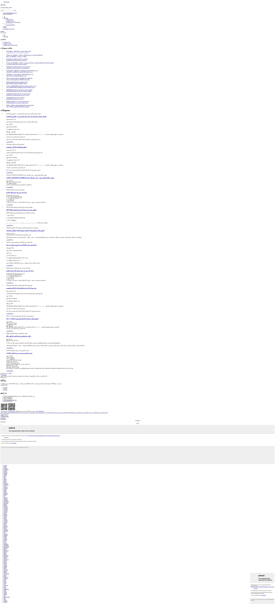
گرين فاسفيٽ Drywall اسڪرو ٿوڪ (16, 147)
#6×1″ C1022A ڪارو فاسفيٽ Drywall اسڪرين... (18, 106)
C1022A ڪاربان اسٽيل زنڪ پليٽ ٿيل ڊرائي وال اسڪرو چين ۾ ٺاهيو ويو (26, 116)
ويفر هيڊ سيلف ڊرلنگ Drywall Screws (9, 412)
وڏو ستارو (3, 418)
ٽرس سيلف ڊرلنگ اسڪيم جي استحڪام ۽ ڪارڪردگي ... (19, 71)
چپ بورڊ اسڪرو (10, 20)
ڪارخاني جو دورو (10, 24)
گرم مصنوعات (11, 411)
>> (7, 373)
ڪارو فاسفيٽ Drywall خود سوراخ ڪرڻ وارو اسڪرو (21, 288)
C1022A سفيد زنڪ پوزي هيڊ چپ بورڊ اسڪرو (17, 102)
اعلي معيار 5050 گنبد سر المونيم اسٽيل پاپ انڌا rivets (21, 245)
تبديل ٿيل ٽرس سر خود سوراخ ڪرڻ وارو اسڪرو (17, 95)
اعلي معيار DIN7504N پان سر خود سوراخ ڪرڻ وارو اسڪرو (20, 87)
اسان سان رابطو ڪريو (8, 28)
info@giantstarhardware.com (10, 400)
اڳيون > (9, 373)
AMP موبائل (41, 411)
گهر (4, 16)
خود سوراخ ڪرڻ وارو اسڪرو (13, 22)
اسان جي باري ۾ (7, 23)
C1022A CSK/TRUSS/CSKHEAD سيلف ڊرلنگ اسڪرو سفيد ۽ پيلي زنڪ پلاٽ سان (30, 178)
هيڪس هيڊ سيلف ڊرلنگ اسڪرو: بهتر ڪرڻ (16, 64)
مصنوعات (5, 18)
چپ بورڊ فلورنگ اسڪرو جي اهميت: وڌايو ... (16, 75)
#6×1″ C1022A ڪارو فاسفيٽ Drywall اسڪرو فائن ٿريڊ (22, 319)
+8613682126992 (5, 416)
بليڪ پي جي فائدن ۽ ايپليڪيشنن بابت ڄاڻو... (16, 56)
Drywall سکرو (9, 19)
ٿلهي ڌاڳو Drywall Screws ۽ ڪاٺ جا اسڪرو (16, 83)
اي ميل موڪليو (4, 415)
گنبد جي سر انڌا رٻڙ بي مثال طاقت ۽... (17, 52)
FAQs (4, 27)
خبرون (5, 26)
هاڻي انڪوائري (4, 385)
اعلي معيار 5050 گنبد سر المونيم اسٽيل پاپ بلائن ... (18, 79)
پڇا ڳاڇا (11, 141)
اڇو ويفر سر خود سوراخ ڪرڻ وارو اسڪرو (16, 60)
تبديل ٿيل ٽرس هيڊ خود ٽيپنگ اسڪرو (14, 98)
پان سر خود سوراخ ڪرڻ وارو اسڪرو (38, 412)
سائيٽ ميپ (4, 411)
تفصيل (7, 141)
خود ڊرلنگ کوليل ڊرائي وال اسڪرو (93, 412)
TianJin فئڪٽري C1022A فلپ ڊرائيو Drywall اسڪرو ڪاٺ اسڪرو (25, 230)
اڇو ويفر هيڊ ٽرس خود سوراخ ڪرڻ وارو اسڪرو (17, 68)
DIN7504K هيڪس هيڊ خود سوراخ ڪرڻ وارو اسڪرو (18, 91)
